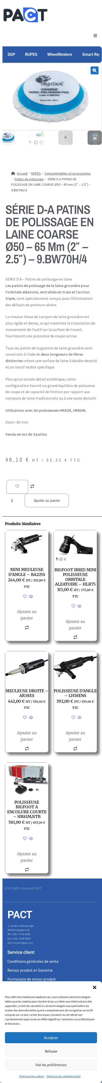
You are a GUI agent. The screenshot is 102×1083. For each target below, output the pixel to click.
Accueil (22, 173)
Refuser (51, 1051)
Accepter (51, 1037)
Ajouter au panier (47, 500)
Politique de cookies (31, 1076)
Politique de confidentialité (63, 1076)
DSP (11, 54)
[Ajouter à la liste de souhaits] (17, 487)
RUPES (31, 54)
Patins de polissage (29, 179)
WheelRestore (59, 54)
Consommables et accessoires (68, 173)
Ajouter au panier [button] (27, 614)
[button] (94, 987)
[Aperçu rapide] (30, 596)
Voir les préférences (51, 1065)
